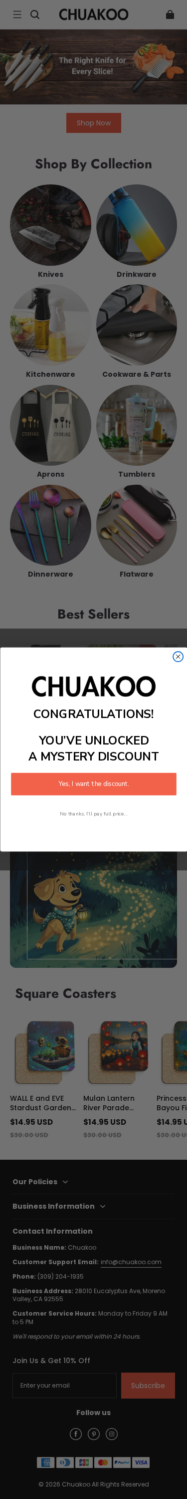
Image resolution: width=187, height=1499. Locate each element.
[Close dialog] (178, 657)
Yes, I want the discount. (93, 783)
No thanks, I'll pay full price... (94, 813)
